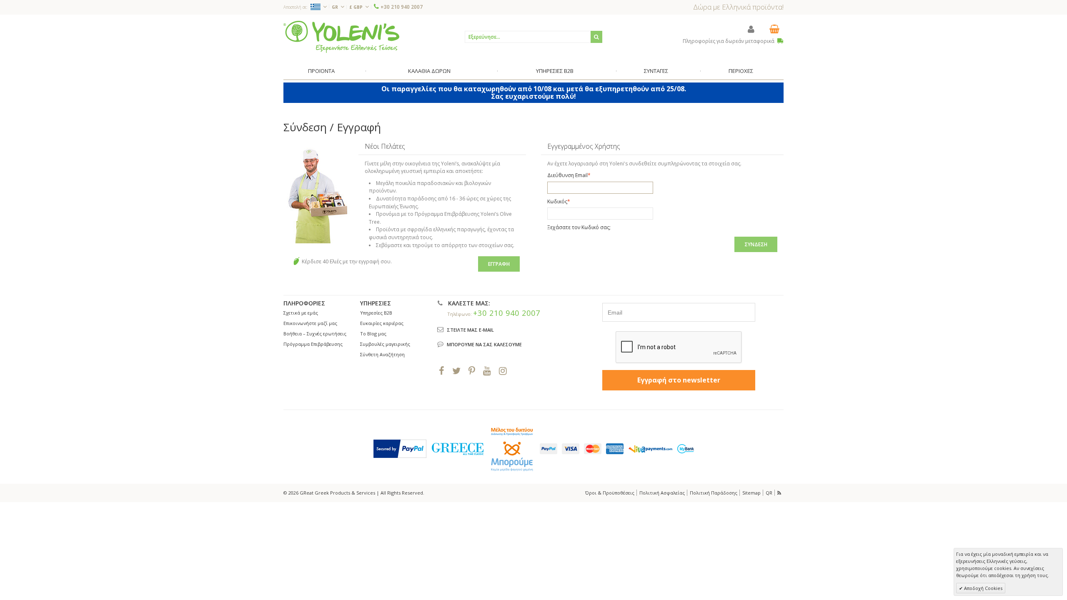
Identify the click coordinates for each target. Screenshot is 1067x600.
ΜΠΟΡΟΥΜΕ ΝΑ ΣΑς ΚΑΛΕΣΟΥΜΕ (484, 344)
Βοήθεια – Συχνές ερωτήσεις (314, 333)
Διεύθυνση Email (567, 175)
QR (769, 493)
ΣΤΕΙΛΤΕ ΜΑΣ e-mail (470, 330)
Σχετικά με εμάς (300, 313)
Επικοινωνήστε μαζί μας (310, 323)
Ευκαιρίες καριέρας (381, 323)
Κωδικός (557, 201)
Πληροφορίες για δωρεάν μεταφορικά (729, 41)
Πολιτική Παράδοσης (713, 493)
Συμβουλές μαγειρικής (385, 344)
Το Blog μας (373, 333)
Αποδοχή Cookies (982, 588)
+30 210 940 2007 (402, 6)
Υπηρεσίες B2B (376, 313)
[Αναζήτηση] (596, 37)
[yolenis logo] (341, 36)
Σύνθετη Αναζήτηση (382, 354)
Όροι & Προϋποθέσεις (609, 493)
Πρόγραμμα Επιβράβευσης (313, 344)
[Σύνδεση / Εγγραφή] (751, 29)
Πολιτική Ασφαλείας (662, 493)
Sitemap (751, 493)
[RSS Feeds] (779, 493)
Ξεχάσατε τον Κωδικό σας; (579, 227)
